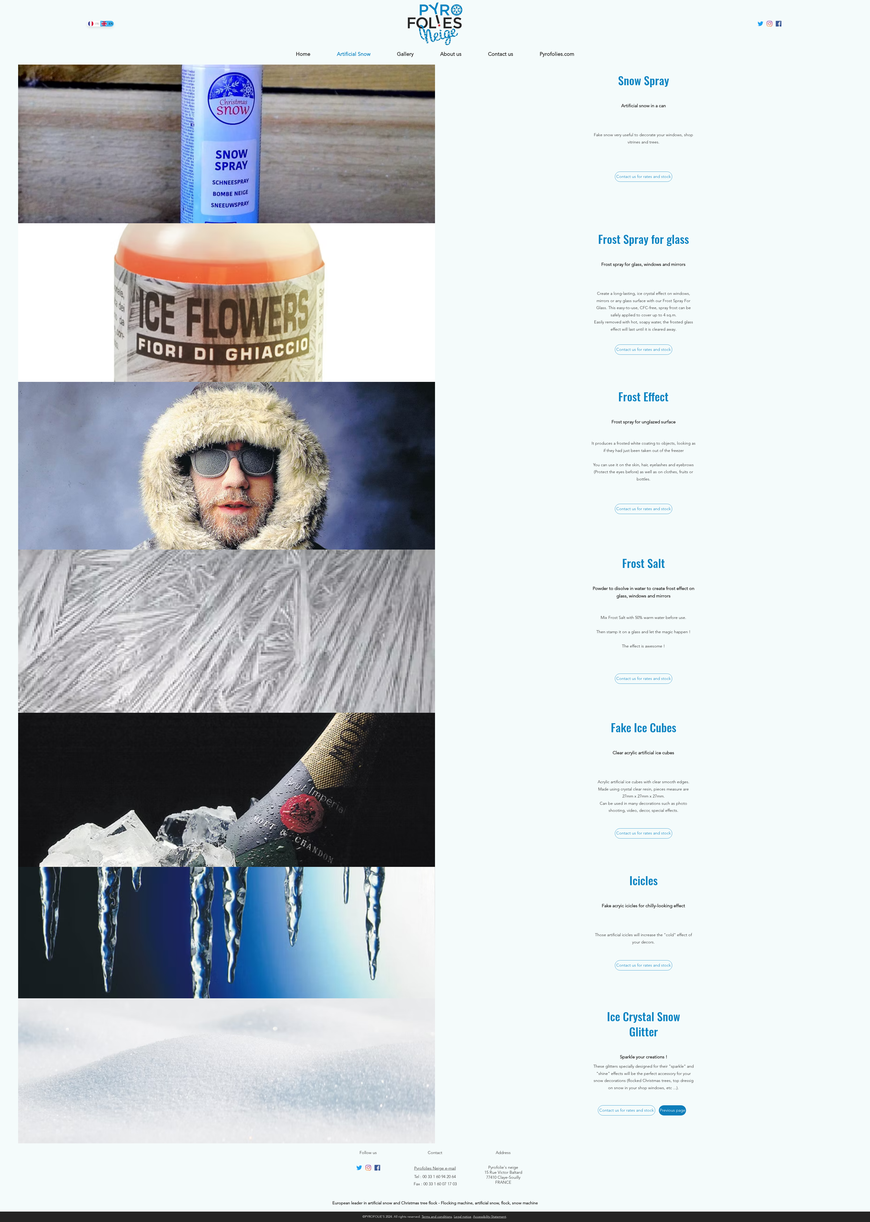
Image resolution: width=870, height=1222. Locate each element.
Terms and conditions (437, 1217)
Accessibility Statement (489, 1217)
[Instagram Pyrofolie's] (769, 24)
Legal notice (462, 1217)
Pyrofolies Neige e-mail (435, 1168)
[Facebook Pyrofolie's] (778, 24)
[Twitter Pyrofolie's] (760, 24)
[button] (672, 1110)
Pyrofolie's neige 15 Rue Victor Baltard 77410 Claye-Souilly (503, 1172)
